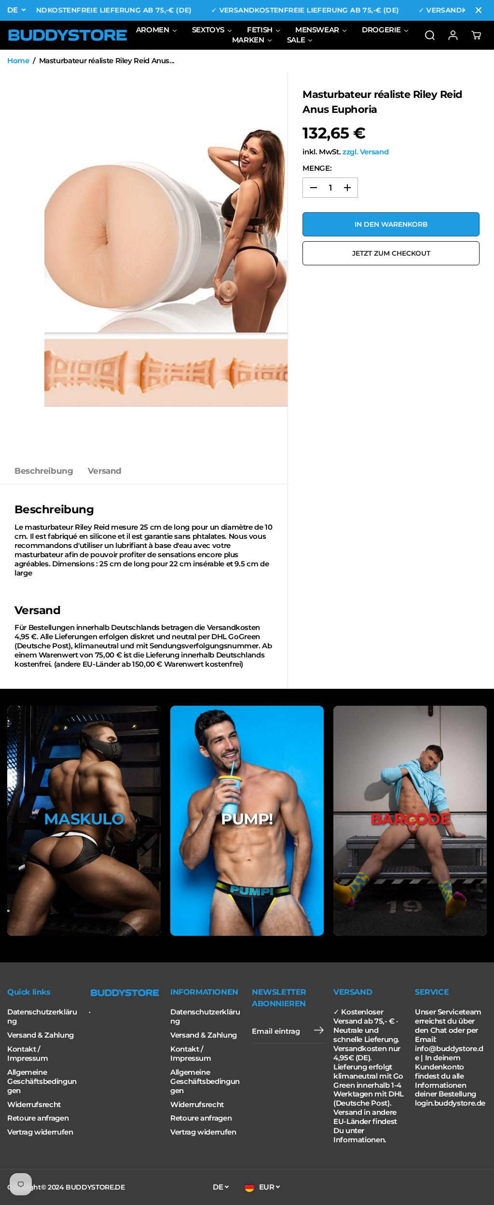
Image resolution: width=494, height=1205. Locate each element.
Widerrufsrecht (34, 1104)
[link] (125, 992)
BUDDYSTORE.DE (95, 1187)
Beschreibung (43, 471)
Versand (105, 471)
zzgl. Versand (365, 152)
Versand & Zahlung (40, 1035)
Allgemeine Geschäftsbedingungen (42, 1081)
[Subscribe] (319, 1031)
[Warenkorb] (476, 35)
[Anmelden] (453, 35)
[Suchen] (429, 35)
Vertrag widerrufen (40, 1132)
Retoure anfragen (38, 1118)
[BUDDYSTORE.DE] (67, 35)
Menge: (316, 168)
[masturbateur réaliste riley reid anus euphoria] (166, 265)
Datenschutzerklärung (42, 1017)
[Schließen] (478, 10)
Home (18, 60)
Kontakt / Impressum (27, 1054)
